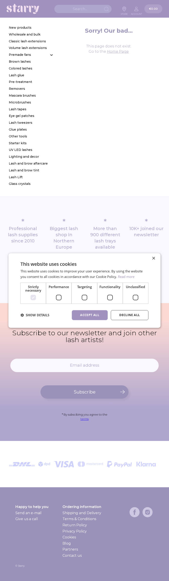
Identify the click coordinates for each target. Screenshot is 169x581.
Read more (126, 276)
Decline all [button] (129, 315)
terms (85, 419)
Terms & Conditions (79, 519)
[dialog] (84, 290)
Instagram (147, 512)
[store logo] (23, 9)
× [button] (153, 258)
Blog (66, 543)
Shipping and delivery (81, 513)
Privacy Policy (74, 531)
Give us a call (26, 519)
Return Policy (74, 525)
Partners (70, 549)
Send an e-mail (28, 513)
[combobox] (83, 9)
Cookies (69, 537)
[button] (34, 315)
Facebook (135, 512)
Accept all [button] (89, 315)
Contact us (72, 555)
